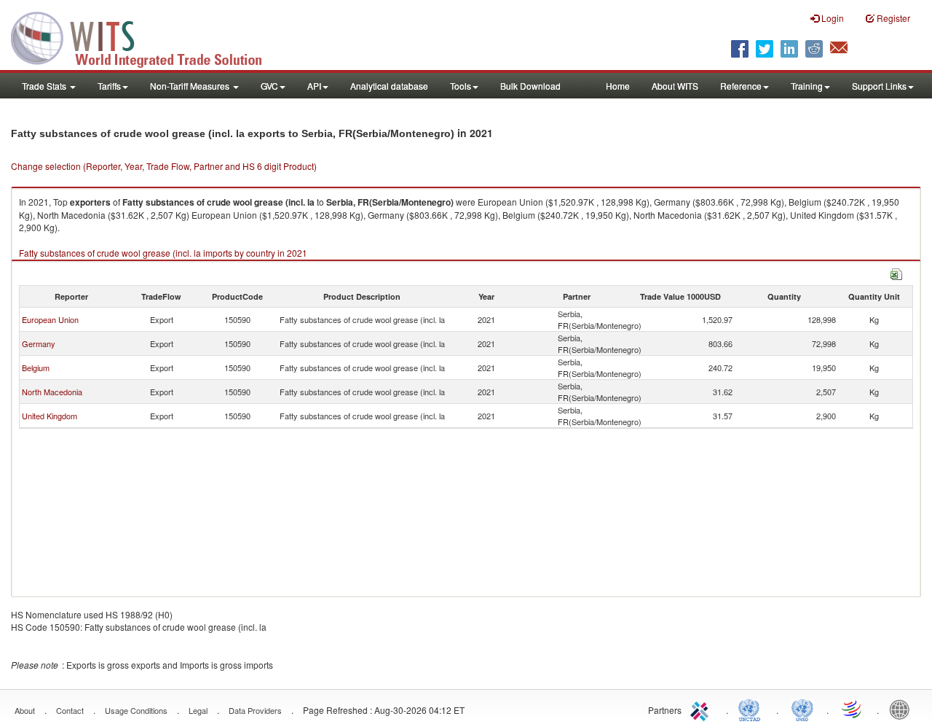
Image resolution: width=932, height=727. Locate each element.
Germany (38, 343)
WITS (145, 36)
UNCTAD (752, 708)
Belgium (36, 367)
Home (618, 85)
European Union (50, 319)
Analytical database (389, 85)
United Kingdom (49, 415)
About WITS (675, 85)
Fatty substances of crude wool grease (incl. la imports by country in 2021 (163, 252)
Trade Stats (45, 85)
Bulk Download (530, 85)
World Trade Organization (852, 708)
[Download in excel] (896, 272)
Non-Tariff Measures (191, 85)
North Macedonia (52, 391)
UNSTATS (802, 708)
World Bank (902, 708)
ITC (701, 708)
